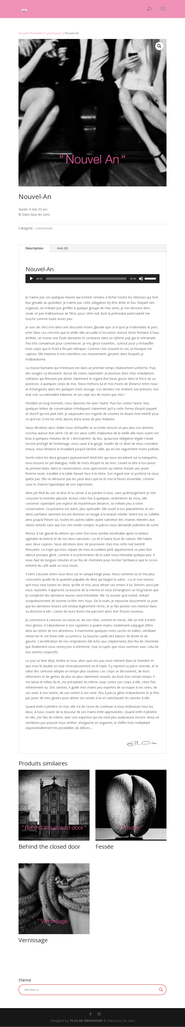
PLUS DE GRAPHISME (86, 1020)
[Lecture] (31, 278)
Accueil (23, 33)
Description (34, 248)
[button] (159, 46)
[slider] (151, 278)
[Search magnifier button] (161, 990)
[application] (92, 278)
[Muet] (141, 278)
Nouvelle (36, 33)
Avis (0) (62, 248)
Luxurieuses (53, 33)
